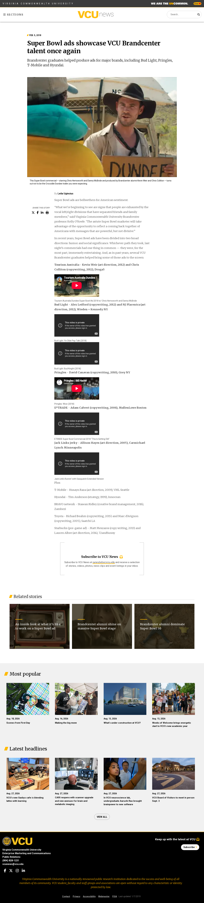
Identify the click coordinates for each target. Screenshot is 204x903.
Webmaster (104, 896)
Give (196, 3)
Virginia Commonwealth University (38, 3)
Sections (14, 14)
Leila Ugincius (65, 193)
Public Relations (11, 856)
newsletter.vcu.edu (104, 562)
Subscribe (189, 847)
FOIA (114, 896)
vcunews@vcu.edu (12, 864)
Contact (66, 896)
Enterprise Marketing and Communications (26, 853)
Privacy (76, 896)
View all (102, 816)
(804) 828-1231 (10, 860)
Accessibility (89, 896)
